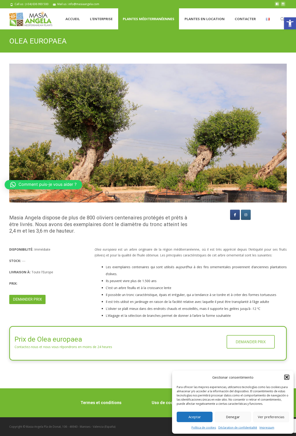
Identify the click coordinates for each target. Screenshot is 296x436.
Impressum (266, 428)
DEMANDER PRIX (27, 299)
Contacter (245, 18)
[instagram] (283, 5)
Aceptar (194, 416)
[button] (290, 23)
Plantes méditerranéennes (148, 18)
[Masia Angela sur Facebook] (235, 215)
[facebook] (277, 5)
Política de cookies (203, 428)
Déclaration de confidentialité (237, 428)
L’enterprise (101, 18)
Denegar (233, 416)
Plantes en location (205, 18)
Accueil (72, 18)
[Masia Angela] (27, 17)
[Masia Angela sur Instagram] (246, 215)
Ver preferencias (271, 416)
